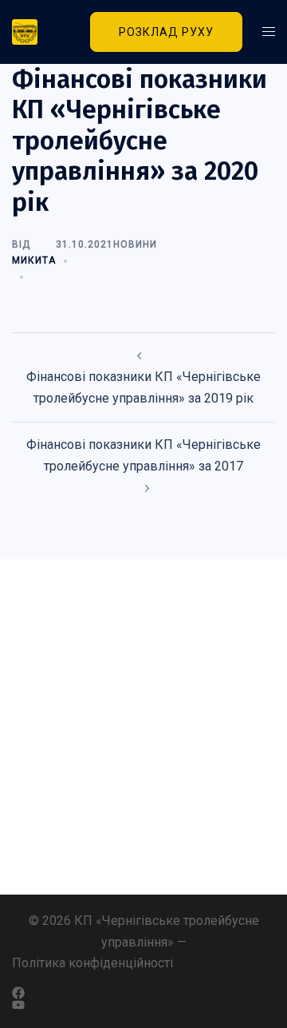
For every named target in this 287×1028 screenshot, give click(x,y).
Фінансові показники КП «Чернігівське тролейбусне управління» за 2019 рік (143, 387)
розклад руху (166, 32)
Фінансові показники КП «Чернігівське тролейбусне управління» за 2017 (143, 455)
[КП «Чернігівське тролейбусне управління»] (32, 32)
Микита (34, 260)
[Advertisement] (143, 727)
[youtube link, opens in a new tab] (143, 1005)
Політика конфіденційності (92, 962)
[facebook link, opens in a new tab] (135, 992)
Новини (135, 244)
